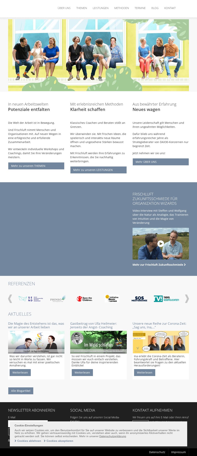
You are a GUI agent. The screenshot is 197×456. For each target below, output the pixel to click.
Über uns (64, 8)
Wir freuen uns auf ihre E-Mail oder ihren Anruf (161, 417)
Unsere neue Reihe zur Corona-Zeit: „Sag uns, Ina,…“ (159, 325)
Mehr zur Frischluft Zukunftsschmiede (158, 264)
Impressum (178, 452)
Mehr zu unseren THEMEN (28, 166)
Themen (81, 8)
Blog (155, 8)
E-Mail (11, 417)
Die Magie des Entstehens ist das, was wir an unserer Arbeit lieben (36, 325)
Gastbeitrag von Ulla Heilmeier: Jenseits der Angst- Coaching (93, 325)
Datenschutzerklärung (112, 436)
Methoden (121, 8)
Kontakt (170, 8)
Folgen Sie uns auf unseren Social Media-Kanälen (95, 419)
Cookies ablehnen (29, 440)
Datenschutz (157, 452)
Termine (140, 8)
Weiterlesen (20, 372)
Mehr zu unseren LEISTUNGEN (93, 170)
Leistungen (101, 8)
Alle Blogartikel (20, 391)
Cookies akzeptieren (60, 440)
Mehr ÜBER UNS (146, 162)
